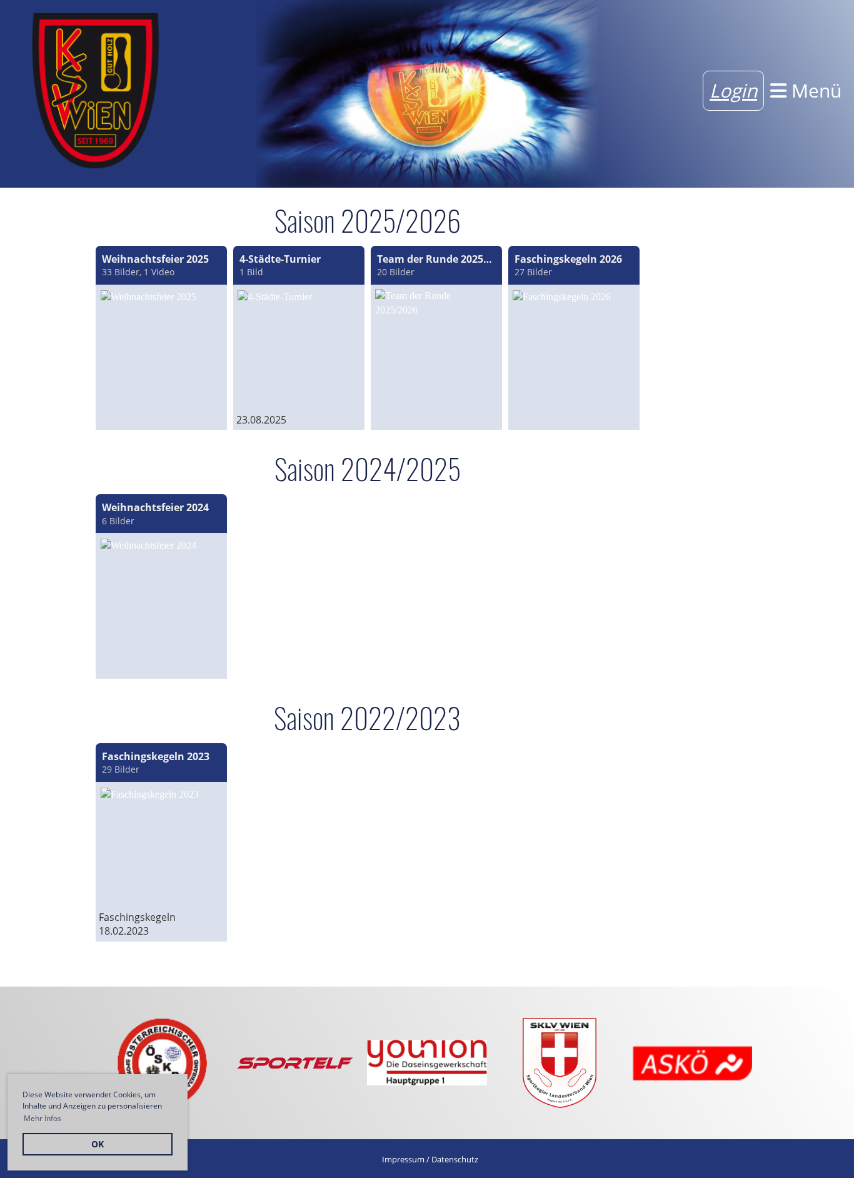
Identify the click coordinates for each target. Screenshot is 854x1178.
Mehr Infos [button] (42, 1118)
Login (733, 90)
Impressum (403, 1159)
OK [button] (97, 1144)
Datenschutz (454, 1159)
